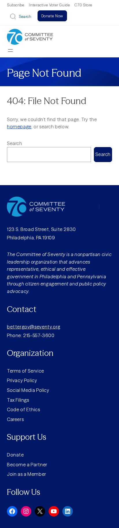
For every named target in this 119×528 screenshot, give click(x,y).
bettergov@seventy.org (33, 327)
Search (25, 16)
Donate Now (52, 16)
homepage (19, 126)
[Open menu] (10, 50)
